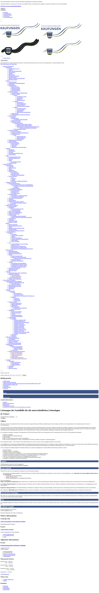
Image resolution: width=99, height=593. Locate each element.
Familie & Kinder (12, 317)
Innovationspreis (14, 172)
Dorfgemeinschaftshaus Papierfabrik (19, 358)
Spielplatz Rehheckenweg (19, 321)
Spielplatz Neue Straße (19, 323)
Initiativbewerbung (15, 143)
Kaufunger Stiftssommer (14, 340)
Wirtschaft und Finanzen (16, 237)
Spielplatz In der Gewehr (19, 328)
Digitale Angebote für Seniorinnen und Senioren (21, 217)
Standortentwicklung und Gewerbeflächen (18, 272)
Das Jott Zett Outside (15, 210)
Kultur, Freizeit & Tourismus (9, 280)
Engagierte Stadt (12, 204)
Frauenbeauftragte (12, 141)
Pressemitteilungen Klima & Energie (19, 264)
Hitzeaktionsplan (20, 138)
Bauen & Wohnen (12, 115)
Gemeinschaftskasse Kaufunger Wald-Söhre (20, 114)
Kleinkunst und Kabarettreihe (15, 343)
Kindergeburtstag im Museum (20, 308)
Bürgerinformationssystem (14, 158)
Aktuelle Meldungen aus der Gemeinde (19, 243)
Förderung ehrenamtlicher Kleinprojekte (27, 128)
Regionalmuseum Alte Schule (15, 285)
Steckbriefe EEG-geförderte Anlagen (19, 265)
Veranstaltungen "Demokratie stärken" (19, 195)
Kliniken (13, 179)
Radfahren (13, 297)
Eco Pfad (13, 314)
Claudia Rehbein (7, 529)
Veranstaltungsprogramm (14, 338)
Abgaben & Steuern (15, 94)
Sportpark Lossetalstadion (16, 346)
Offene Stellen (14, 144)
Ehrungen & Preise (13, 171)
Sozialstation (11, 219)
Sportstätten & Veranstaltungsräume (13, 344)
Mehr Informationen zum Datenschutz (9, 64)
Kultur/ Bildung (14, 240)
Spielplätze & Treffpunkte (14, 213)
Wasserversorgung (15, 86)
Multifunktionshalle (18, 347)
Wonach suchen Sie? (5, 375)
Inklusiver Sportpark (18, 349)
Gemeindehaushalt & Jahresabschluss (19, 92)
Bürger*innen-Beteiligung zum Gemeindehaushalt (22, 184)
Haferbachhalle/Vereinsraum (17, 357)
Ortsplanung (14, 234)
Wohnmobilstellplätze (15, 364)
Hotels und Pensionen (16, 362)
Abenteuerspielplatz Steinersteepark (21, 322)
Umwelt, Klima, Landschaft (17, 235)
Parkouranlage (14, 334)
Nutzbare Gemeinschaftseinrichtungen (17, 78)
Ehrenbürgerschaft (15, 173)
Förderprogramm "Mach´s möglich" (16, 201)
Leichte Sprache (6, 58)
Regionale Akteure (13, 270)
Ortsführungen (14, 305)
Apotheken (13, 178)
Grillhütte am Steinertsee (16, 355)
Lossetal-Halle (14, 350)
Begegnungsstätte (12, 214)
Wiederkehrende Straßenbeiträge (24, 112)
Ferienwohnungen (15, 363)
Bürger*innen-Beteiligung (14, 183)
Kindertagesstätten (12, 206)
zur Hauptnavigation (7, 14)
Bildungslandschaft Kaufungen (15, 225)
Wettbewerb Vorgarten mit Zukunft (18, 257)
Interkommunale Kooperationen (15, 140)
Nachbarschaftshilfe (13, 221)
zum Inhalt (5, 12)
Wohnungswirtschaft (15, 88)
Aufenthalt (8, 359)
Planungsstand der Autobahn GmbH (19, 247)
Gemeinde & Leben (7, 164)
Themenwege (11, 310)
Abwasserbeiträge (20, 109)
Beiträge (16, 107)
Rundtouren (16, 298)
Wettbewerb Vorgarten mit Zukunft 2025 (22, 258)
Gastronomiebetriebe (15, 275)
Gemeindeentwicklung (11, 231)
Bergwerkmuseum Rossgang (15, 286)
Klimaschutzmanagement (14, 252)
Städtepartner (11, 170)
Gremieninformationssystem (15, 157)
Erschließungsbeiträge (21, 108)
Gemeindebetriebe (12, 85)
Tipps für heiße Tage (21, 136)
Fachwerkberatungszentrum (20, 129)
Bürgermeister (12, 84)
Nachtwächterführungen (16, 303)
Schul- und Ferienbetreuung (14, 211)
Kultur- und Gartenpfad (16, 311)
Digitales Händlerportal (16, 276)
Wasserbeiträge (20, 111)
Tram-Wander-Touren (18, 294)
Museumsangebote (15, 306)
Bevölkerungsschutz (15, 134)
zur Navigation (6, 16)
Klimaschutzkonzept (13, 251)
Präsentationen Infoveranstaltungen (18, 263)
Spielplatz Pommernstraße (19, 324)
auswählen (3, 418)
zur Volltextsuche (7, 13)
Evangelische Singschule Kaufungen (16, 230)
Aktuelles (8, 148)
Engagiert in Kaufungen (11, 182)
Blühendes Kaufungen (16, 259)
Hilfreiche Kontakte (13, 79)
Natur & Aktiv (12, 291)
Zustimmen (3, 10)
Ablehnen (3, 8)
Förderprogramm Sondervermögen (24, 124)
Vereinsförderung (12, 200)
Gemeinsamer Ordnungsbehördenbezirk (19, 132)
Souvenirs (11, 367)
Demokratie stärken (13, 194)
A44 (10, 242)
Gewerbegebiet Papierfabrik (15, 277)
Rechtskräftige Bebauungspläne (20, 119)
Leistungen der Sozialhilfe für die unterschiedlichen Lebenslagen (17, 407)
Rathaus (7, 80)
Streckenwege (17, 299)
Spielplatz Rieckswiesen (19, 327)
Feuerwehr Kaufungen (16, 131)
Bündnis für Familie (13, 222)
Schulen (10, 227)
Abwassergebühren (21, 105)
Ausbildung (13, 146)
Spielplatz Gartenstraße (19, 326)
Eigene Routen (17, 300)
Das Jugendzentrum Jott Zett (17, 208)
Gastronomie (11, 365)
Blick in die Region (13, 368)
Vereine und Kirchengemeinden (15, 198)
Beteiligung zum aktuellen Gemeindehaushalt (23, 186)
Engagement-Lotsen (15, 193)
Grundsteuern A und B (21, 96)
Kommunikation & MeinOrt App (16, 153)
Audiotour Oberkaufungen (17, 316)
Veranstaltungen (12, 150)
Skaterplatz (13, 335)
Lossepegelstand (12, 154)
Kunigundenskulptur (15, 283)
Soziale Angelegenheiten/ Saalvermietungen (13, 521)
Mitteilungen (11, 149)
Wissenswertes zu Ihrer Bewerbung (18, 147)
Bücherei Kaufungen (13, 224)
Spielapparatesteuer (21, 100)
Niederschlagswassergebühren (23, 106)
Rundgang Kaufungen (16, 312)
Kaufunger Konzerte (13, 341)
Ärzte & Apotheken (13, 176)
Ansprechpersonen (13, 82)
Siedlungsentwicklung (16, 120)
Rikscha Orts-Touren (15, 309)
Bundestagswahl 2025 (16, 161)
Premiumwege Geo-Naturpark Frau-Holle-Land (24, 295)
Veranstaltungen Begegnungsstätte (18, 216)
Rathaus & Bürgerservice (8, 66)
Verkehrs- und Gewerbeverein (15, 279)
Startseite (5, 402)
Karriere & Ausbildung (13, 142)
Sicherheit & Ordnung (13, 130)
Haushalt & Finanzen (13, 91)
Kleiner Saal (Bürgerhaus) (16, 353)
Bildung (7, 223)
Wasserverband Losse (13, 269)
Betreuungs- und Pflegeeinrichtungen (19, 181)
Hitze (15, 135)
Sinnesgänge (11, 288)
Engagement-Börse (15, 190)
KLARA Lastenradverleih (16, 256)
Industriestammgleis (15, 89)
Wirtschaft (8, 271)
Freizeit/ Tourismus (15, 241)
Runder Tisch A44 (15, 245)
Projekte (10, 254)
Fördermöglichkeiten (18, 123)
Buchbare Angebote (13, 301)
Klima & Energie (9, 250)
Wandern (13, 292)
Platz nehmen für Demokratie (17, 196)
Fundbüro (11, 73)
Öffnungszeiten (12, 72)
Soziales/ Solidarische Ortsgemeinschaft (19, 239)
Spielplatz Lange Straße (19, 330)
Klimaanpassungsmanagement (15, 253)
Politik (7, 155)
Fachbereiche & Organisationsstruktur (17, 83)
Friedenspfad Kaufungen (16, 315)
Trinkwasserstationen (21, 137)
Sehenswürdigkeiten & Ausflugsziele (14, 281)
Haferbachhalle (14, 356)
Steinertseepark (12, 287)
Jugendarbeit (11, 207)
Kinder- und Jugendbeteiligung (15, 212)
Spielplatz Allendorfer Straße (20, 329)
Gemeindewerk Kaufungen (14, 268)
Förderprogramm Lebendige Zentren (24, 125)
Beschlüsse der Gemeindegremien (18, 246)
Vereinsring (11, 199)
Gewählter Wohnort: (5, 416)
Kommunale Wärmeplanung (17, 260)
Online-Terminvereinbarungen (15, 71)
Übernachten (11, 361)
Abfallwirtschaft (14, 113)
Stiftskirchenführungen (16, 304)
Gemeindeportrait (9, 165)
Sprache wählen (4, 60)
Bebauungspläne (14, 118)
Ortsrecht (11, 159)
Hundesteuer (19, 99)
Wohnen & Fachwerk (15, 121)
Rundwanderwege (18, 293)
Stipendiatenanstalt (13, 229)
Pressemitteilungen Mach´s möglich (18, 202)
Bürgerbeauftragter (13, 77)
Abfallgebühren (20, 102)
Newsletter (11, 152)
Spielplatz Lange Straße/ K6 (20, 333)
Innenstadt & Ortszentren (14, 274)
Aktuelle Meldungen (15, 188)
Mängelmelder (12, 74)
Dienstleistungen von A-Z (14, 68)
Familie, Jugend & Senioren (12, 205)
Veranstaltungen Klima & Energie (18, 266)
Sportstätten (11, 345)
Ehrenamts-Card (14, 192)
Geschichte (11, 166)
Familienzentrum (12, 218)
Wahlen (10, 160)
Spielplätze (13, 318)
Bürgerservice (9, 67)
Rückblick (16, 187)
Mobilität (13, 236)
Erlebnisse (8, 289)
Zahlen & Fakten (12, 167)
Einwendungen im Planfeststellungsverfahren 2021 (22, 248)
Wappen (10, 169)
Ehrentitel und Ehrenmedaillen (17, 175)
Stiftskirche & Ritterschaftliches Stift (16, 282)
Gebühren (16, 101)
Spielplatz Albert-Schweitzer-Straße (21, 332)
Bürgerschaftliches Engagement (15, 189)
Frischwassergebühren (21, 103)
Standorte (11, 70)
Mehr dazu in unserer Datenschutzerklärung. (11, 6)
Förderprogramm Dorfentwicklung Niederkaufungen (28, 126)
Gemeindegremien (12, 163)
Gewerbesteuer (20, 97)
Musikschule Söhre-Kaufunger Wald (16, 228)
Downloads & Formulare (14, 76)
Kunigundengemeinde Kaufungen (13, 545)
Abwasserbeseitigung (15, 90)
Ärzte (12, 177)
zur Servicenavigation (7, 17)
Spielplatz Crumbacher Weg (20, 320)
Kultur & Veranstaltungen (11, 337)
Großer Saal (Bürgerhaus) (16, 352)
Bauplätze (13, 117)
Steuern (15, 95)
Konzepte (11, 233)
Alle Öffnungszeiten (5, 574)
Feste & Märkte (12, 339)
